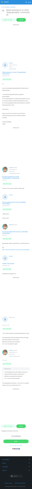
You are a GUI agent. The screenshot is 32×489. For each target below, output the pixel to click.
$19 (10, 445)
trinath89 (11, 63)
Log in (21, 19)
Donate (16, 441)
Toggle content (16, 459)
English (15, 476)
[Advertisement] (16, 42)
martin (10, 167)
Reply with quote (7, 79)
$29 (13, 445)
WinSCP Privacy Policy (20, 483)
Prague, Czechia (16, 173)
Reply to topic (8, 19)
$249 (21, 445)
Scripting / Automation (10, 7)
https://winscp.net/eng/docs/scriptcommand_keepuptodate (15, 249)
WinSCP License (8, 483)
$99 (18, 445)
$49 (15, 445)
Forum (2, 7)
